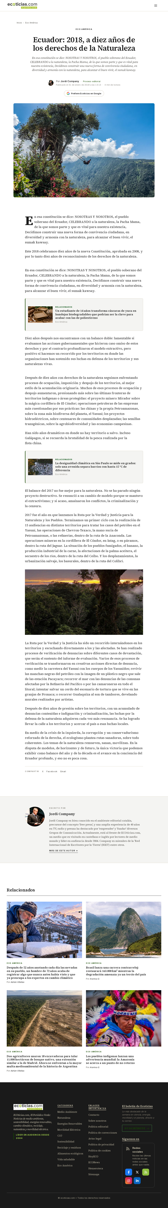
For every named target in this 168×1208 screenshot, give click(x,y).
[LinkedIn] (137, 1180)
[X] (137, 1172)
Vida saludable (66, 1159)
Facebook (51, 771)
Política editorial (98, 1126)
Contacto (93, 1115)
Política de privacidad (101, 1144)
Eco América (31, 22)
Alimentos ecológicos (70, 1153)
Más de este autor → (63, 850)
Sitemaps (93, 1174)
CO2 (59, 1135)
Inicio (19, 22)
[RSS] (145, 1172)
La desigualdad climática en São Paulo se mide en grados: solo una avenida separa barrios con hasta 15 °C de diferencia (95, 467)
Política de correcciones (102, 1132)
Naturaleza (63, 1117)
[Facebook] (128, 1172)
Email (63, 771)
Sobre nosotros (97, 1120)
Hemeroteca (95, 1168)
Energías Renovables (69, 1123)
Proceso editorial (91, 81)
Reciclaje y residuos (69, 1147)
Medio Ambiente (67, 1112)
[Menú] (155, 5)
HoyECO (93, 1156)
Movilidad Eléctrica (68, 1129)
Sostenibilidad (65, 1141)
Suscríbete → (137, 1128)
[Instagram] (128, 1180)
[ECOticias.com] (22, 5)
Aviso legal (94, 1138)
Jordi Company (70, 81)
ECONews (94, 1162)
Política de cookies (99, 1150)
